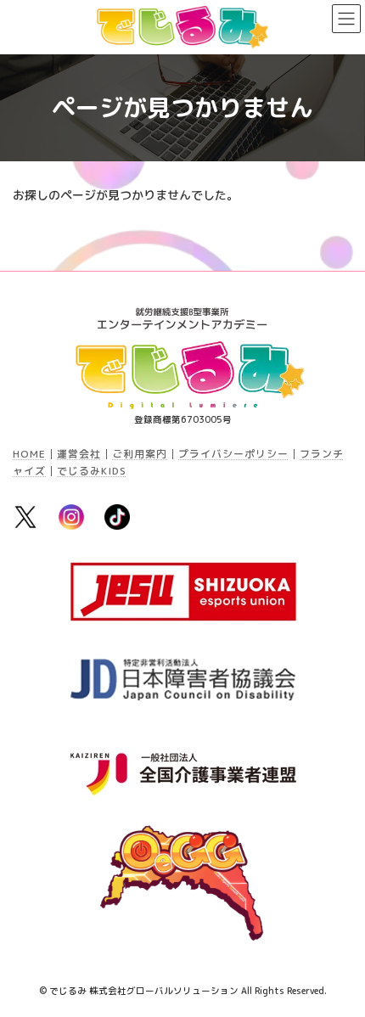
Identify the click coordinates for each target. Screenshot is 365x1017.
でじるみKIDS (91, 471)
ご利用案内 (139, 454)
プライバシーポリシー (233, 454)
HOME (29, 454)
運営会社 (79, 454)
